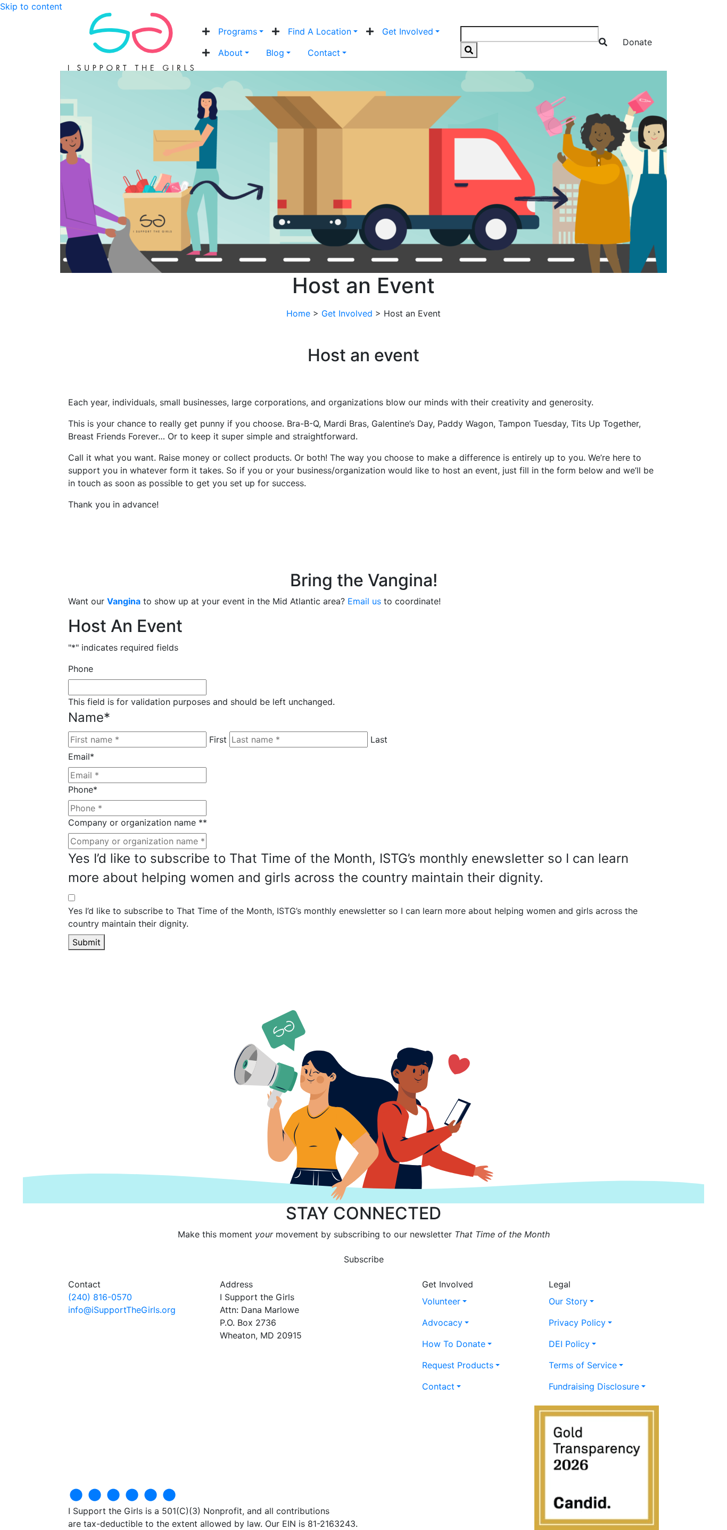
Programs (237, 31)
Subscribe (364, 1259)
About (230, 52)
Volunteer (441, 1301)
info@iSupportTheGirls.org (122, 1309)
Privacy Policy (577, 1322)
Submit (86, 942)
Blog (275, 52)
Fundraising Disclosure (594, 1386)
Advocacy (442, 1322)
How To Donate (453, 1343)
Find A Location (319, 31)
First (218, 739)
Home (298, 313)
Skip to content (31, 6)
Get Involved (407, 31)
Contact (324, 52)
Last (378, 739)
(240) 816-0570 (100, 1297)
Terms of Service (583, 1365)
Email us (364, 601)
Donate (637, 42)
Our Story (568, 1301)
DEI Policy (569, 1343)
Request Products (457, 1365)
